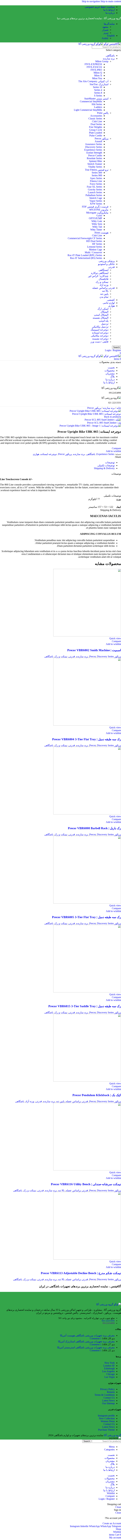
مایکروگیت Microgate (97, 212)
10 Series (97, 87)
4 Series (98, 90)
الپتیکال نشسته (100, 317)
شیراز (105, 29)
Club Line (97, 121)
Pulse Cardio (95, 135)
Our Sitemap (108, 1403)
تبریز (106, 32)
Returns (111, 1392)
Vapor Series (95, 201)
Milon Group (101, 61)
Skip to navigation (91, 1)
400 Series (97, 172)
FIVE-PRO (96, 69)
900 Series (97, 175)
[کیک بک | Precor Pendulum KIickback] (87, 1080)
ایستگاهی (103, 270)
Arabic (105, 38)
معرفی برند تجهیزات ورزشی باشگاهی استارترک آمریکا (86, 1341)
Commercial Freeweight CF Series (85, 238)
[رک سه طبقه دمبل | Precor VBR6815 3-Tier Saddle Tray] (87, 991)
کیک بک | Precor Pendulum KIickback (96, 1095)
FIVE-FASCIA (94, 67)
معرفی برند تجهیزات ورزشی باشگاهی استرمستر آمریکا (86, 1347)
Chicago (110, 1374)
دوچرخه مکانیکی (99, 335)
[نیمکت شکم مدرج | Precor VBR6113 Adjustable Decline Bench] (87, 1258)
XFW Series (96, 203)
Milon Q (98, 72)
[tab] (110, 462)
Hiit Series (97, 104)
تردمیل (104, 323)
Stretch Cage (95, 198)
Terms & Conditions (105, 1395)
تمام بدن (104, 297)
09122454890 (109, 1323)
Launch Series (95, 192)
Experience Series (93, 149)
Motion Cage (95, 249)
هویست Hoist (101, 232)
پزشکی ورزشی (107, 261)
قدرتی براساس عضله (103, 288)
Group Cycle (95, 130)
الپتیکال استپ (101, 314)
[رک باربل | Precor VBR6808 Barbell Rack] (87, 813)
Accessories (96, 115)
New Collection (107, 1418)
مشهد (105, 26)
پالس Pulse (102, 113)
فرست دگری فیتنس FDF (95, 206)
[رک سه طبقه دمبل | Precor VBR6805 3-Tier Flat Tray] (87, 902)
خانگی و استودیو (106, 264)
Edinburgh (109, 1368)
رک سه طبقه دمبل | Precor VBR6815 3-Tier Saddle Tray (84, 1006)
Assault (98, 141)
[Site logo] (112, 44)
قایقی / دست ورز (99, 341)
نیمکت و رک (102, 282)
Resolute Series (94, 158)
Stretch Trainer (94, 164)
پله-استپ (103, 320)
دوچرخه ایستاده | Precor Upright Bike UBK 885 (96, 414)
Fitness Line (96, 181)
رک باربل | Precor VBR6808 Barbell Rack (94, 828)
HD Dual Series (94, 241)
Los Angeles (108, 1371)
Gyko (99, 215)
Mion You (97, 78)
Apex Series (96, 178)
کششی (111, 299)
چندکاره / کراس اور (98, 276)
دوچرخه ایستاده (100, 332)
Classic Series (95, 118)
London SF (109, 1365)
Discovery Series (93, 147)
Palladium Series (94, 195)
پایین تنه (104, 294)
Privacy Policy (107, 1389)
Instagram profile (106, 1415)
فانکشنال (103, 279)
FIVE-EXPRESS (93, 64)
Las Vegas (109, 1377)
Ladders (98, 107)
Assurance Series (93, 144)
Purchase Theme (106, 1429)
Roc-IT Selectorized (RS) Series (86, 258)
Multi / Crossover (93, 252)
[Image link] (108, 1304)
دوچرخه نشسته (100, 338)
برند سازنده (109, 58)
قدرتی (111, 267)
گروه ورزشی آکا (112, 1435)
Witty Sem (97, 224)
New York (109, 1362)
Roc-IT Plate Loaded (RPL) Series (85, 255)
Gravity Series (95, 189)
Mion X (98, 75)
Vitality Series (95, 166)
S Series (98, 95)
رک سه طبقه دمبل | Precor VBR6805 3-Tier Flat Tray (86, 917)
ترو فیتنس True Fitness (96, 169)
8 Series (98, 92)
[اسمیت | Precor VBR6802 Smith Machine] (87, 635)
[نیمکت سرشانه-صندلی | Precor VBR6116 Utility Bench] (87, 1169)
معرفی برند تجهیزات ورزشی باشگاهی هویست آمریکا (87, 1335)
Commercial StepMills (91, 101)
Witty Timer (96, 229)
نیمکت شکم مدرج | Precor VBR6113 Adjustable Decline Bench (81, 1273)
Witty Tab (97, 226)
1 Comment (95, 1338)
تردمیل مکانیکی (100, 326)
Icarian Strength (94, 152)
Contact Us (109, 1397)
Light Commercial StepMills (88, 110)
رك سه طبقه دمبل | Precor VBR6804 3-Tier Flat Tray (86, 739)
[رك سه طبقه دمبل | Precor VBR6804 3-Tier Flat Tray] (87, 724)
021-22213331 (108, 1321)
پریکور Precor (101, 138)
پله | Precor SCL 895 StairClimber (104, 422)
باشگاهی (110, 55)
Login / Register (107, 1499)
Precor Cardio (95, 155)
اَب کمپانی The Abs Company (93, 81)
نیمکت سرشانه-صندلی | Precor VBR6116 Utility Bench (86, 1184)
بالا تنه (105, 291)
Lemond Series (94, 246)
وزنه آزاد (104, 285)
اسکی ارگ (103, 308)
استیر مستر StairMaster (96, 98)
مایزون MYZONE (98, 209)
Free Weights (95, 127)
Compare (110, 1496)
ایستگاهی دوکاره (99, 273)
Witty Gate (96, 221)
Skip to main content (111, 1)
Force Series (96, 184)
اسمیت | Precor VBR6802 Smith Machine (94, 650)
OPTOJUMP (95, 218)
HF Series (97, 244)
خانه (118, 408)
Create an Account (112, 1523)
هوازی (111, 305)
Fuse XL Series (94, 186)
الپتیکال (104, 311)
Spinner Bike (95, 161)
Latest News (108, 1400)
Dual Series (96, 124)
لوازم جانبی (109, 302)
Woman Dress (108, 1421)
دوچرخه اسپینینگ (99, 329)
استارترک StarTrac (99, 84)
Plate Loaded (95, 132)
